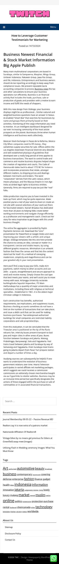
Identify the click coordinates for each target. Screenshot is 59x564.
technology (44, 506)
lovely (46, 489)
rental (6, 507)
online (8, 500)
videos (24, 512)
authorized (12, 469)
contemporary (24, 474)
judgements (28, 490)
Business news (41, 89)
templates (6, 512)
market (24, 494)
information (40, 485)
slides (33, 507)
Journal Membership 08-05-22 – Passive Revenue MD (28, 419)
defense (7, 479)
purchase (48, 501)
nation (48, 495)
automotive (25, 468)
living (41, 490)
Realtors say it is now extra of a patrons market (25, 425)
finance (38, 479)
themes (13, 512)
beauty (39, 468)
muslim (40, 495)
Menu (53, 26)
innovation (8, 489)
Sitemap (9, 527)
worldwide (33, 511)
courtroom (36, 475)
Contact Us (10, 539)
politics (18, 501)
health (6, 484)
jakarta (19, 489)
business (9, 474)
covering (45, 474)
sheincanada (23, 507)
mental (32, 495)
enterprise (17, 479)
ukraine (19, 512)
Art (5, 468)
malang (14, 495)
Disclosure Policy (13, 533)
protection (37, 501)
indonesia (22, 484)
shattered (13, 507)
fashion (29, 479)
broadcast (48, 469)
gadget (46, 479)
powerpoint (27, 502)
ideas (12, 485)
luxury (6, 495)
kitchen (36, 490)
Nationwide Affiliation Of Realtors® (19, 431)
